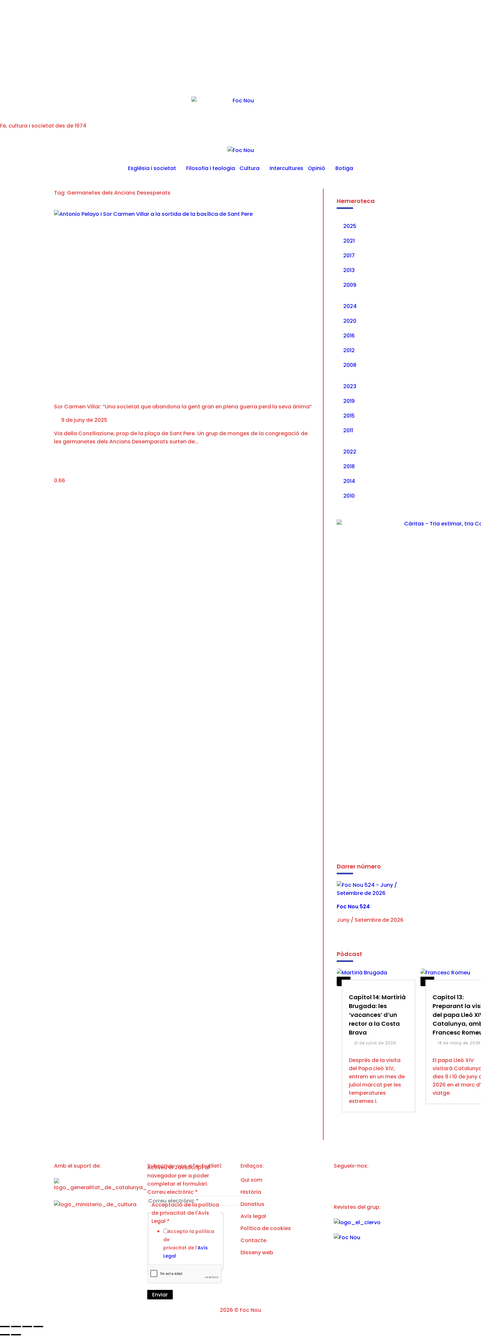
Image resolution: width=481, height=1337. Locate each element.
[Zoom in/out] (38, 1326)
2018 (349, 466)
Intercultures (286, 168)
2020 (349, 321)
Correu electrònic (172, 1192)
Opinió (316, 168)
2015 (349, 416)
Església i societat (152, 168)
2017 (349, 255)
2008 (349, 365)
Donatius (252, 1204)
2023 (349, 386)
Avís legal (253, 1216)
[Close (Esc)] (5, 1326)
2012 (349, 350)
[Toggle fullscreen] (27, 1326)
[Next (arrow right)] (16, 1334)
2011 (348, 430)
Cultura (249, 168)
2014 (349, 481)
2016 (349, 335)
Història (250, 1192)
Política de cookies (265, 1228)
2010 (349, 496)
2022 (349, 451)
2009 (349, 285)
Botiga (344, 168)
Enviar (160, 1294)
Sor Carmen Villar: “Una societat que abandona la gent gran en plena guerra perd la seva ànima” (183, 406)
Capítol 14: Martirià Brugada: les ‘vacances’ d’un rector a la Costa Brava (377, 1015)
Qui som (251, 1180)
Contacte (253, 1240)
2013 (349, 270)
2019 (349, 401)
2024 (350, 306)
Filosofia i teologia (210, 168)
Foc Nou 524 (353, 906)
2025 (349, 226)
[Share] (16, 1326)
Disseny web (256, 1252)
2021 (349, 241)
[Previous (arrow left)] (5, 1334)
